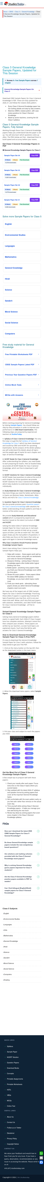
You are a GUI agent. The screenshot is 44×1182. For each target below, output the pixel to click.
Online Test (11, 1106)
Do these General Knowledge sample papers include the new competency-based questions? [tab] (19, 845)
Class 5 (17, 12)
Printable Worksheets (14, 1084)
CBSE (11, 12)
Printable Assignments (15, 1079)
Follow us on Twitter (14, 1128)
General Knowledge (28, 12)
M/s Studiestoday (23, 1177)
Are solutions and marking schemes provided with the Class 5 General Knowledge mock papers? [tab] (18, 856)
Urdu (5, 930)
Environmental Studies (12, 919)
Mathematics (8, 935)
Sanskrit (6, 958)
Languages (8, 924)
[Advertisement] (22, 43)
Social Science (9, 969)
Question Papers (13, 1062)
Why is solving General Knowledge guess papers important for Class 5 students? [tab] (18, 867)
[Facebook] (41, 1162)
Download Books (13, 1068)
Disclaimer (10, 1133)
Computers (8, 974)
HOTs (9, 1090)
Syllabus (10, 1046)
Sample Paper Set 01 (12, 200)
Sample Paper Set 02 (12, 185)
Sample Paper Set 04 (12, 155)
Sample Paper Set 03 (12, 170)
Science (6, 952)
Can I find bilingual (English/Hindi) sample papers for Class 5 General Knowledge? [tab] (18, 890)
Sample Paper (12, 1052)
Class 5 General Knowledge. (28, 497)
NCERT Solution (13, 1057)
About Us (10, 1117)
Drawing (7, 980)
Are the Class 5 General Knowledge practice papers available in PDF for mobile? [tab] (18, 879)
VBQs (9, 1095)
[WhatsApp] (41, 1153)
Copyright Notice (13, 1144)
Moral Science (9, 963)
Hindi (5, 946)
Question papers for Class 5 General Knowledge (21, 505)
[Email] (41, 1158)
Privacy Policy (12, 1138)
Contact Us (11, 1122)
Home (5, 12)
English (6, 913)
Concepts (10, 1073)
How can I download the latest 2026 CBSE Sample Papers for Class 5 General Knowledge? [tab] (18, 833)
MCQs (9, 1100)
